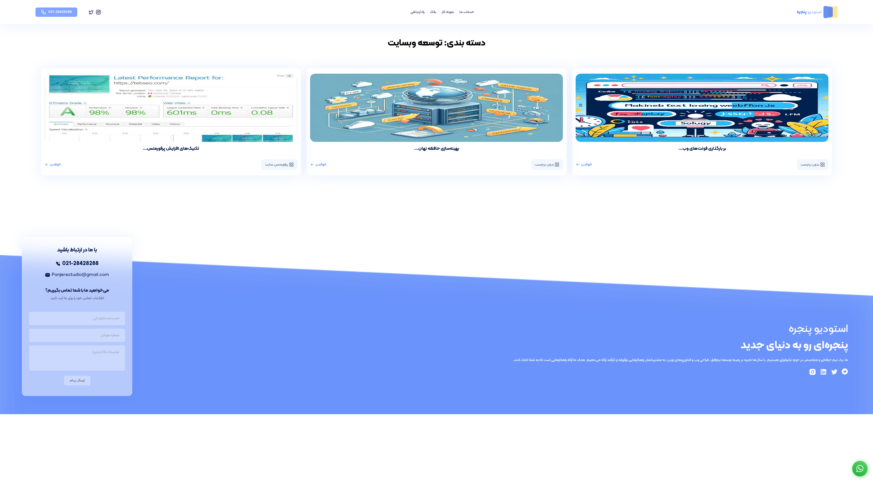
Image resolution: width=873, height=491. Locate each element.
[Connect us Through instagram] (812, 372)
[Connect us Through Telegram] (845, 372)
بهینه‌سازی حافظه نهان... (436, 148)
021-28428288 (80, 264)
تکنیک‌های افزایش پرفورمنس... (171, 148)
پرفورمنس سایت (276, 164)
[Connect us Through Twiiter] (834, 372)
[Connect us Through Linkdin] (823, 372)
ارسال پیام (77, 380)
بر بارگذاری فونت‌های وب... (702, 148)
